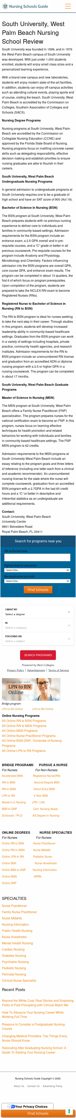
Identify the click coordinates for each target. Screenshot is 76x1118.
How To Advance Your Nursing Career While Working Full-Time (33, 1014)
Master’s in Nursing (14, 802)
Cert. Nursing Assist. (45, 809)
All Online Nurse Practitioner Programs (29, 735)
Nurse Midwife (42, 850)
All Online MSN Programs (20, 730)
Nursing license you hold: (19, 576)
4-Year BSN (41, 795)
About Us (19, 1086)
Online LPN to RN (13, 856)
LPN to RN (8, 795)
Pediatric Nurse (42, 856)
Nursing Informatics (45, 870)
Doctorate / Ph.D (12, 815)
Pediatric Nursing (14, 968)
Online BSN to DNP (14, 870)
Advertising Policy (52, 1086)
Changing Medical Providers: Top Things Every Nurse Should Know (34, 1038)
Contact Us (33, 1086)
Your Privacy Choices (31, 1106)
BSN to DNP (9, 809)
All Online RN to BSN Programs (24, 720)
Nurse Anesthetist (46, 863)
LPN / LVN (38, 802)
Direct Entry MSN (44, 789)
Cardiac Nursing (13, 949)
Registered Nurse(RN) (46, 776)
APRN (37, 876)
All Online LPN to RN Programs (24, 750)
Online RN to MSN (13, 850)
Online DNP (9, 883)
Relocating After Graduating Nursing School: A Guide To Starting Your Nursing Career (34, 1050)
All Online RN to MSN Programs (24, 725)
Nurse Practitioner (44, 843)
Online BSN (9, 863)
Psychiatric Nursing (15, 961)
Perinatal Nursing (14, 974)
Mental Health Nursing (17, 943)
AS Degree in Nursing (46, 815)
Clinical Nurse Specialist (19, 980)
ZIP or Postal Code (15, 551)
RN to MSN (9, 789)
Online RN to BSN (13, 843)
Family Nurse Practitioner (19, 912)
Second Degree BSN (46, 782)
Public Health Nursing (17, 930)
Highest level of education (20, 565)
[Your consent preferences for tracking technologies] (69, 1111)
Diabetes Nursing (14, 955)
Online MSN (9, 876)
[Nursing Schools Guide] (26, 6)
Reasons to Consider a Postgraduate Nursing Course (33, 1026)
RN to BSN (8, 782)
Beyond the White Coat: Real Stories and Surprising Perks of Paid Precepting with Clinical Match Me (38, 1002)
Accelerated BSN (12, 776)
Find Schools (38, 589)
